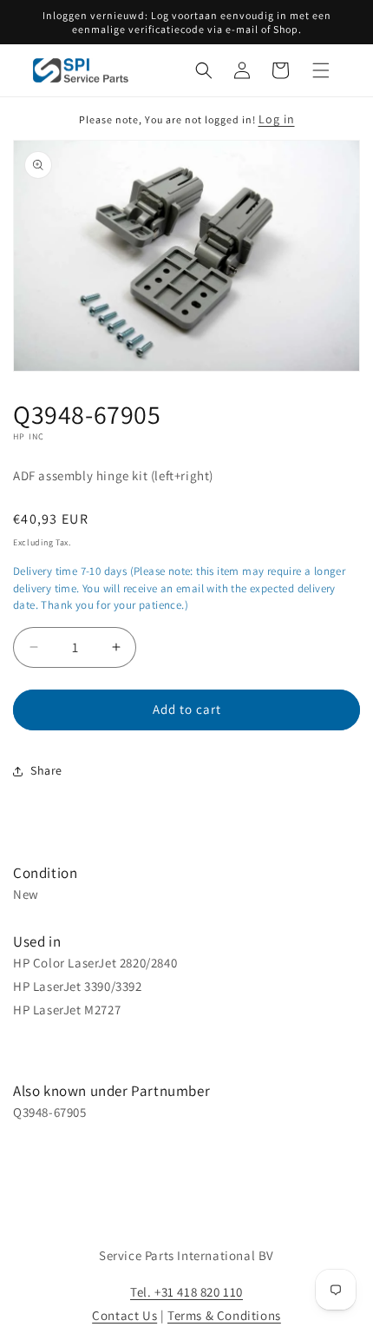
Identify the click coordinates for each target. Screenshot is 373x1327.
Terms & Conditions (224, 1315)
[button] (204, 70)
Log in (276, 119)
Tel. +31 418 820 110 (186, 1292)
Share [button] (46, 770)
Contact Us (124, 1315)
